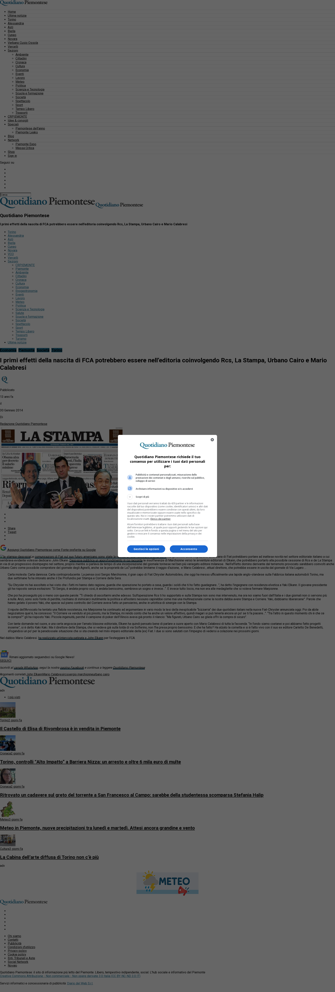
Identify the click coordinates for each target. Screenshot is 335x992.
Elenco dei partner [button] (160, 519)
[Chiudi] (212, 440)
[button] (167, 497)
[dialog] (167, 496)
